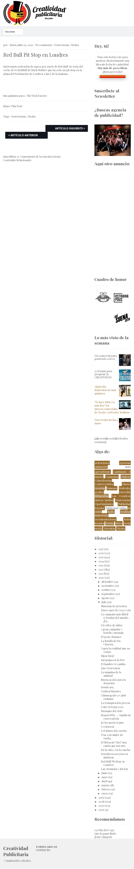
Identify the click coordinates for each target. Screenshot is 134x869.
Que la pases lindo (105, 833)
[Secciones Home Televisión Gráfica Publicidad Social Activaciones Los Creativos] (13, 32)
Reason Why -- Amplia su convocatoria (116, 716)
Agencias (125, 463)
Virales (75, 45)
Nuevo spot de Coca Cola (116, 610)
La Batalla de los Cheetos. (110, 642)
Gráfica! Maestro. (111, 691)
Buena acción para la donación (113, 681)
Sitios (119, 523)
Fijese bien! (107, 656)
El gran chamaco (111, 636)
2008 (101, 801)
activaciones (102, 463)
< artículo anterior (23, 135)
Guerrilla (124, 492)
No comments (43, 45)
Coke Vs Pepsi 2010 (112, 707)
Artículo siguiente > (70, 128)
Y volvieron (107, 726)
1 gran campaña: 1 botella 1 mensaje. (112, 631)
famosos (112, 488)
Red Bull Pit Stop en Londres (113, 763)
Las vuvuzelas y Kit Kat (114, 769)
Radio (111, 511)
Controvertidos (104, 484)
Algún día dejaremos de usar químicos (105, 390)
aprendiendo (102, 471)
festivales (124, 488)
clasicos (125, 476)
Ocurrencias (61, 45)
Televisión (109, 528)
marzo (105, 785)
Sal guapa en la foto (113, 660)
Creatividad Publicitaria (15, 851)
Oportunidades (104, 504)
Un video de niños (111, 625)
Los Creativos (121, 496)
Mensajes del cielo (111, 711)
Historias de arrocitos (114, 606)
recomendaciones (105, 519)
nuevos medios (104, 500)
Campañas (112, 476)
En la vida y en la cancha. (116, 750)
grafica (99, 492)
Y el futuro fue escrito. (114, 730)
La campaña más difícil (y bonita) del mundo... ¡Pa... (115, 618)
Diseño (126, 484)
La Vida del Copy (104, 830)
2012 (101, 569)
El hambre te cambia (113, 664)
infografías (101, 496)
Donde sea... (108, 687)
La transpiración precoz (115, 703)
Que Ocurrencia (110, 668)
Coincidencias (103, 480)
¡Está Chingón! (103, 837)
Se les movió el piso (112, 722)
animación (101, 466)
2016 (101, 553)
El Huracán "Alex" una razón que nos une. (114, 744)
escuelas (100, 488)
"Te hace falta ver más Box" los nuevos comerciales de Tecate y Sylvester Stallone (112, 407)
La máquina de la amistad (111, 673)
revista (110, 523)
